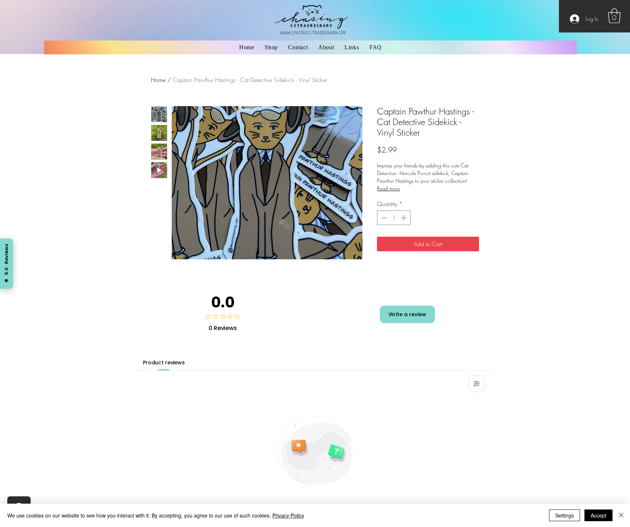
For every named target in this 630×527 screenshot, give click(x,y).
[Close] (621, 515)
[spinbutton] (393, 218)
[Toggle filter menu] (476, 383)
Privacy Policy (288, 515)
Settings (564, 515)
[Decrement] (383, 218)
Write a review (407, 314)
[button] (614, 15)
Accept (598, 515)
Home (158, 80)
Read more (388, 188)
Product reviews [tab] (164, 362)
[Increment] (404, 218)
